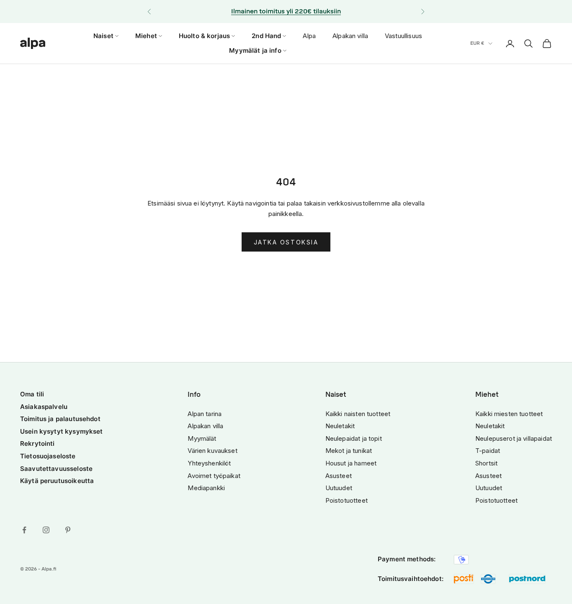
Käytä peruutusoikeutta (57, 481)
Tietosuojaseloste (48, 456)
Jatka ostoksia (286, 242)
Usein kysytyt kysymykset (61, 431)
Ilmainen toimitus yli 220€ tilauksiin (286, 11)
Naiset (103, 36)
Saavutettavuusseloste (56, 469)
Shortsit (486, 463)
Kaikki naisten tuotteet (357, 414)
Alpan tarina (205, 414)
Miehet (146, 36)
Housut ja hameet (350, 463)
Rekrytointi (37, 443)
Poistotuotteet (346, 500)
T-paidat (487, 451)
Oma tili (32, 394)
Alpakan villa (350, 36)
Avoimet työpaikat (214, 476)
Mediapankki (206, 488)
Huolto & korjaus (204, 36)
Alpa (309, 36)
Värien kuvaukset (212, 451)
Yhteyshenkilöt (209, 463)
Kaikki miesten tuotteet (509, 414)
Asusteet (338, 476)
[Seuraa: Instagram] (46, 530)
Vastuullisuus (403, 36)
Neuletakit (340, 426)
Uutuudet (338, 488)
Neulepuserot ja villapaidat (513, 438)
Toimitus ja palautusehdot (60, 419)
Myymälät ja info (255, 50)
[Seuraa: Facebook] (24, 530)
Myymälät (202, 438)
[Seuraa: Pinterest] (68, 530)
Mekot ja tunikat (348, 451)
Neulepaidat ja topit (353, 438)
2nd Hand (266, 36)
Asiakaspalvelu (43, 407)
